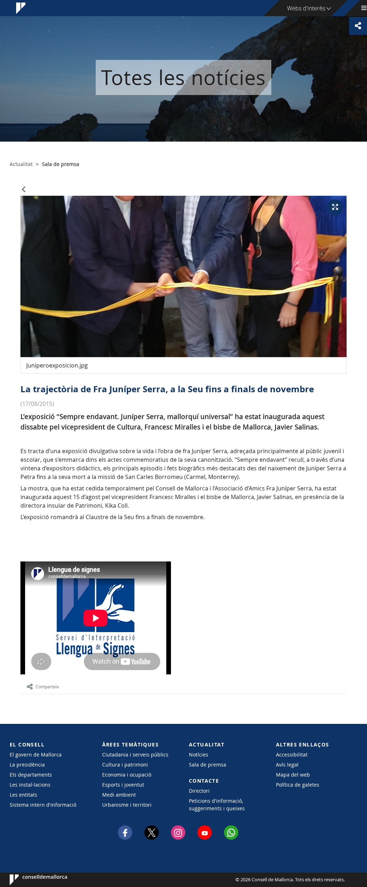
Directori (199, 790)
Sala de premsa (207, 764)
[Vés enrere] (23, 190)
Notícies (198, 754)
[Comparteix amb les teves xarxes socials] (358, 26)
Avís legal (287, 764)
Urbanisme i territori (127, 804)
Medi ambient (119, 794)
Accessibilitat (292, 754)
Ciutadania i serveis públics (135, 754)
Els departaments (31, 774)
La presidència (27, 764)
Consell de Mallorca (31, 880)
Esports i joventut (123, 784)
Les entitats (23, 794)
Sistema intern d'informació (43, 804)
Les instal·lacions (30, 784)
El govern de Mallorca (36, 754)
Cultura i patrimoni (125, 764)
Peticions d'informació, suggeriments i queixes (217, 804)
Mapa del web (293, 774)
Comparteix (47, 686)
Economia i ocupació (126, 774)
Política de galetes (297, 784)
